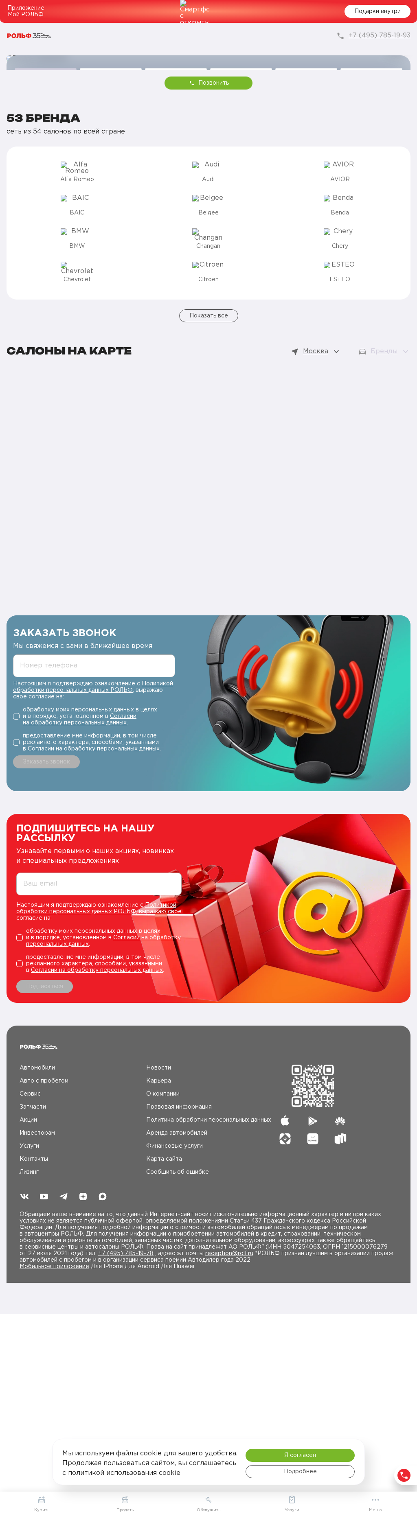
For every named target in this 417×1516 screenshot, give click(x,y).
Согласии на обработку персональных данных (94, 748)
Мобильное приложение (54, 1266)
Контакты (34, 1159)
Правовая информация (179, 1107)
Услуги (29, 1146)
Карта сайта (164, 1159)
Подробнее (300, 1471)
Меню (375, 1510)
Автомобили (37, 1067)
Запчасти (33, 1107)
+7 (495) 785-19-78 (126, 1253)
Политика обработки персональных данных (208, 1120)
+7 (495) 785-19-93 (379, 36)
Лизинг (29, 1172)
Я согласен (300, 1455)
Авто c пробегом (44, 1080)
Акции (28, 1120)
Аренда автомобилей (176, 1133)
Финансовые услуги (174, 1146)
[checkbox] (94, 716)
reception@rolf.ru (229, 1253)
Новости (158, 1067)
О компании (163, 1094)
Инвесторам (37, 1133)
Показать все (208, 315)
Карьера (158, 1080)
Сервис (30, 1094)
